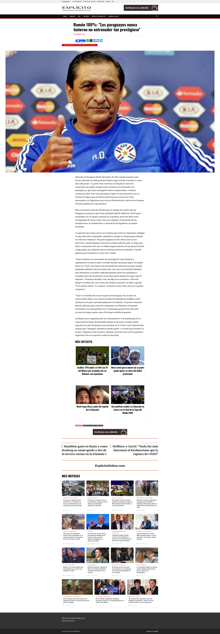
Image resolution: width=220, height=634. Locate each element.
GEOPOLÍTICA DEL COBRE (89, 1)
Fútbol (93, 425)
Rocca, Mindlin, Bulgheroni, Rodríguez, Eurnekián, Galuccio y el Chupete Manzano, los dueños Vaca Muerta (110, 600)
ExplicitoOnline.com (110, 465)
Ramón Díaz (99, 425)
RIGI (113, 1)
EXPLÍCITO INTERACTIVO (98, 16)
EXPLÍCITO (76, 631)
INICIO (65, 16)
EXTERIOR (86, 16)
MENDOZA (72, 16)
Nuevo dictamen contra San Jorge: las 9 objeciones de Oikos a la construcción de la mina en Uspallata (76, 600)
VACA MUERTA (100, 1)
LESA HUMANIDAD (77, 1)
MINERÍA (108, 1)
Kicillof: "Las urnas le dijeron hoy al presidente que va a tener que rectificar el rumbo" (73, 568)
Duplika (155, 631)
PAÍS (79, 16)
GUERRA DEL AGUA (113, 16)
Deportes (87, 425)
